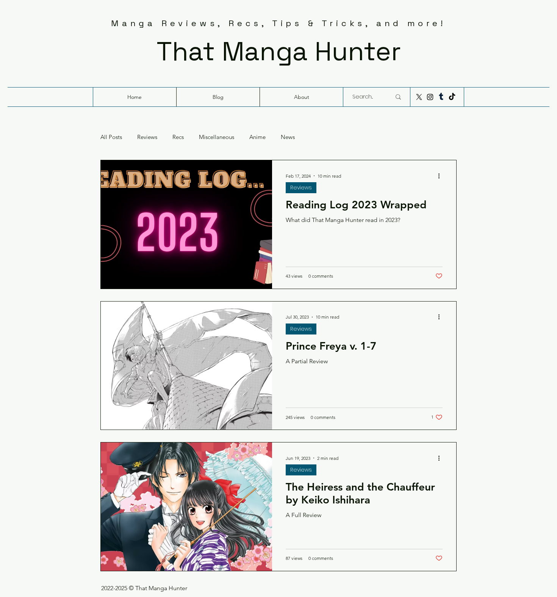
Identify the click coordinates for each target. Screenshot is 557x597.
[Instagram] (430, 97)
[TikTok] (452, 97)
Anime (257, 137)
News (288, 137)
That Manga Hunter (278, 51)
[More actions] (441, 175)
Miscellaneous (216, 137)
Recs (178, 137)
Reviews (147, 137)
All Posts (111, 137)
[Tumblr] (441, 97)
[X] (419, 97)
